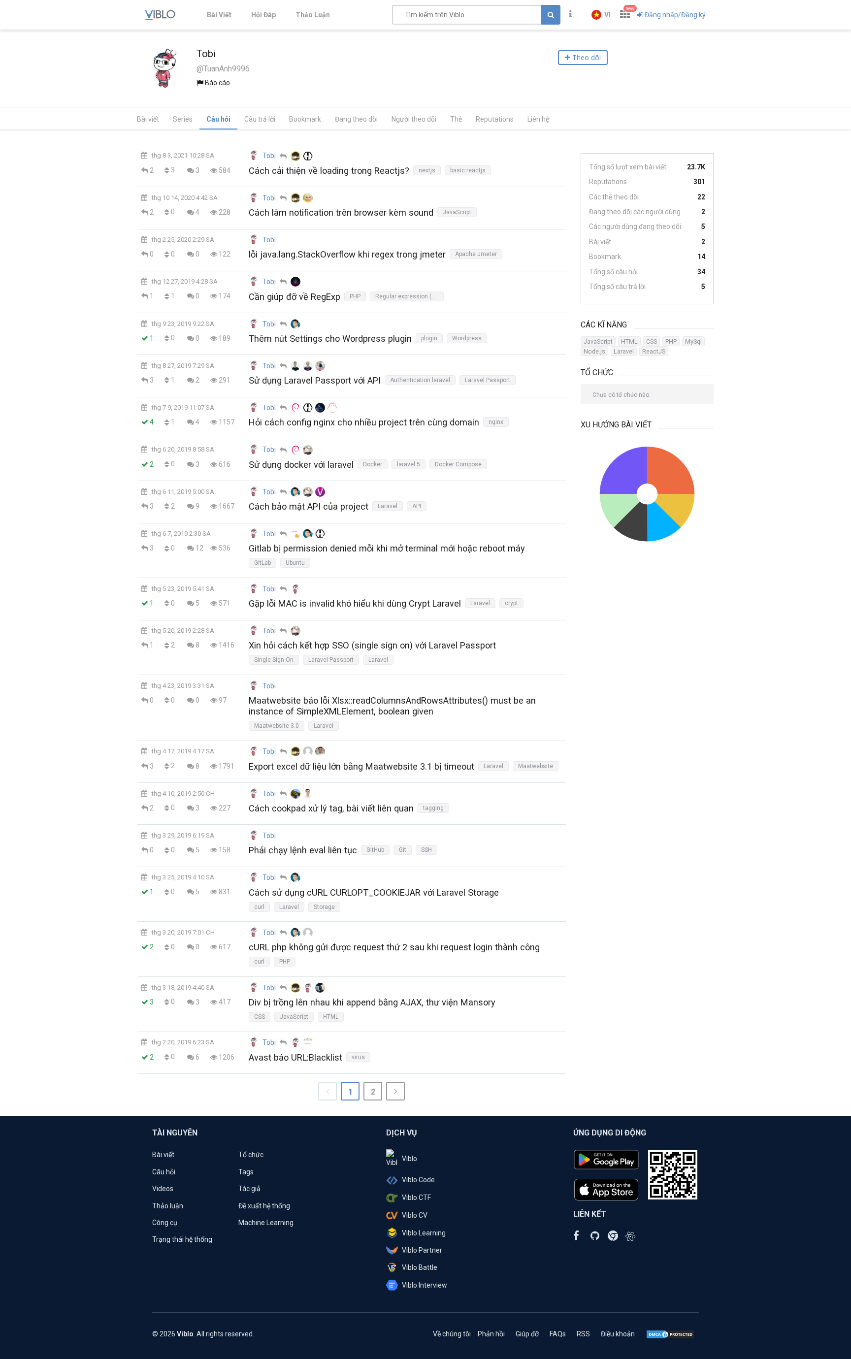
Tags (246, 1172)
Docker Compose (458, 464)
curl (259, 907)
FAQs (558, 1334)
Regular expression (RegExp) (409, 296)
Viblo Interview (424, 1285)
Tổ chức (250, 1155)
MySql (693, 341)
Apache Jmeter (476, 254)
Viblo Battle (419, 1267)
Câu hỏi (218, 119)
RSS (583, 1334)
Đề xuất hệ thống (264, 1206)
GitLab (262, 562)
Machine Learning (266, 1223)
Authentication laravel (420, 380)
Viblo (409, 1159)
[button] (601, 15)
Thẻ (456, 119)
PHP (355, 296)
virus (358, 1057)
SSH (426, 849)
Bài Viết (219, 15)
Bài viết (148, 119)
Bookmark (305, 119)
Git (402, 849)
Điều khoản (618, 1334)
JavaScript (457, 212)
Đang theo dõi (356, 119)
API (416, 506)
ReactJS (653, 351)
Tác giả (249, 1189)
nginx (496, 422)
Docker (372, 464)
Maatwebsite (535, 766)
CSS (259, 1016)
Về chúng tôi (452, 1334)
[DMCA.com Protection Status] (670, 1334)
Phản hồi (491, 1334)
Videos (162, 1189)
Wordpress (467, 338)
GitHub (375, 849)
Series (183, 119)
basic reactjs (468, 170)
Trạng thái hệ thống (182, 1239)
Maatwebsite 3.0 (276, 725)
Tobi (269, 156)
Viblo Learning (424, 1233)
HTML (330, 1016)
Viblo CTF (416, 1197)
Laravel (387, 506)
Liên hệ (538, 119)
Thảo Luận (312, 15)
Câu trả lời (259, 119)
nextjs (427, 170)
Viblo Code (418, 1180)
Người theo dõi (414, 119)
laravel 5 (408, 464)
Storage (324, 907)
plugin (429, 338)
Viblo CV (414, 1215)
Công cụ (164, 1223)
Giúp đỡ (527, 1334)
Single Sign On (274, 659)
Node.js (594, 351)
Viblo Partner (422, 1250)
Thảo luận (167, 1206)
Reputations (495, 119)
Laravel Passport (487, 380)
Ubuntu (295, 562)
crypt (511, 603)
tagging (433, 808)
